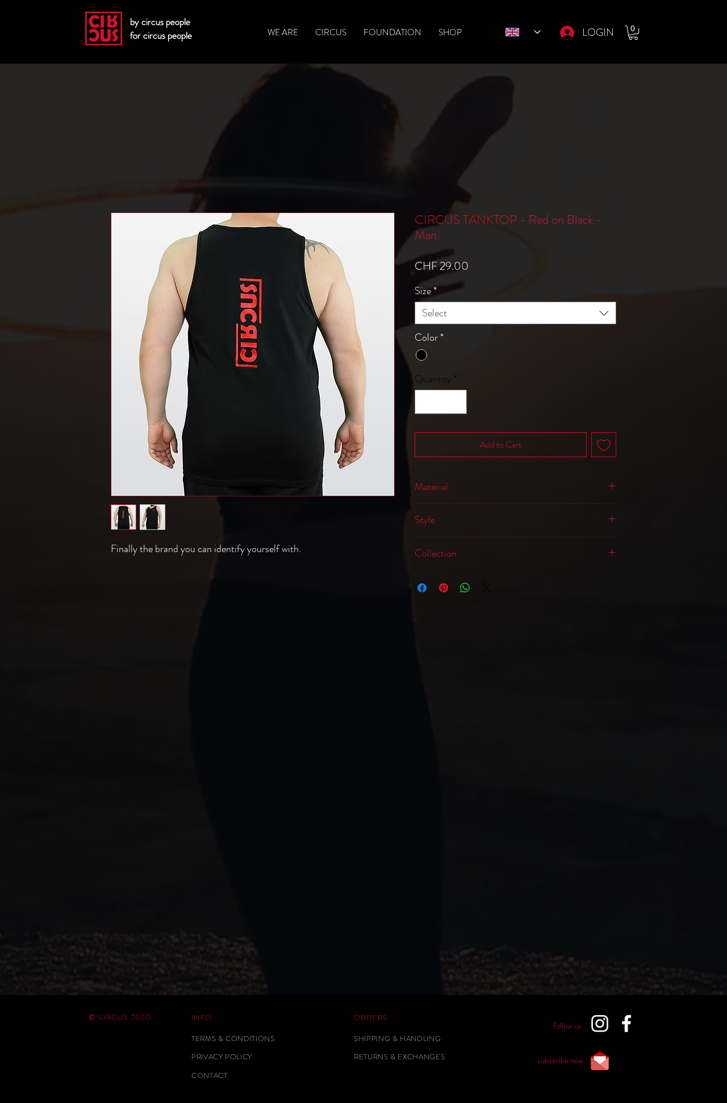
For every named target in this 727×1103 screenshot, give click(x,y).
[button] (633, 33)
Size (426, 291)
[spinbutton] (441, 401)
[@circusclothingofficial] (626, 1023)
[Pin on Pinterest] (443, 588)
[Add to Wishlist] (603, 444)
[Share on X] (487, 588)
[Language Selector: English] (523, 32)
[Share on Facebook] (422, 588)
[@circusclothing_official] (599, 1023)
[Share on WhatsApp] (465, 588)
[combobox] (515, 313)
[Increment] (456, 401)
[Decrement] (425, 401)
